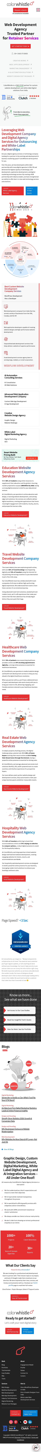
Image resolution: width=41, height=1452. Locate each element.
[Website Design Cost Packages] (20, 464)
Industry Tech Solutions (9, 1407)
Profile (22, 1376)
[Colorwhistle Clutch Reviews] (29, 1437)
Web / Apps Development (19, 73)
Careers (22, 1384)
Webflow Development (19, 374)
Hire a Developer (10, 307)
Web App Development (9, 1404)
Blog (3, 1373)
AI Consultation (9, 391)
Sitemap (17, 1446)
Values (22, 1379)
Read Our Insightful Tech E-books (19, 1028)
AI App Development (11, 412)
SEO (5, 450)
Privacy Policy (25, 1446)
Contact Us (24, 1382)
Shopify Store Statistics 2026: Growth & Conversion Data (17, 1128)
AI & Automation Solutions (19, 81)
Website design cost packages (19, 85)
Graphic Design (9, 429)
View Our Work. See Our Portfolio (19, 1038)
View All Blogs (9, 1158)
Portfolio (5, 1376)
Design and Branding (9, 1124)
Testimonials (6, 1379)
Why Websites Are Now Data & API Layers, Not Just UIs (19, 1149)
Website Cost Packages (9, 1412)
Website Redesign (10, 431)
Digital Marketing (10, 447)
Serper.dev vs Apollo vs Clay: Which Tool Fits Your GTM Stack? (18, 1107)
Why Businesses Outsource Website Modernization (15, 1138)
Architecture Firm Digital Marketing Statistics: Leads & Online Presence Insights (19, 1117)
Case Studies (6, 1382)
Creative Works (19, 69)
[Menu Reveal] (38, 9)
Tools (3, 1387)
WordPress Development (13, 304)
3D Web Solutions (10, 393)
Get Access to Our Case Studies (18, 1019)
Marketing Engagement (20, 77)
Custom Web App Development (15, 410)
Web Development (8, 1145)
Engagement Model (26, 1373)
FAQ (3, 1384)
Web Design (5, 1396)
